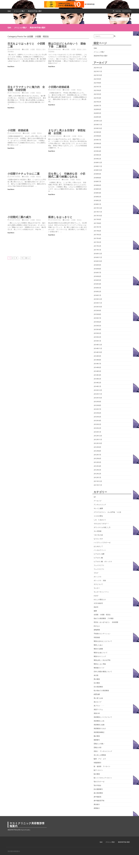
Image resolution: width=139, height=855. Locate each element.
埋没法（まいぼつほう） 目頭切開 (106, 622)
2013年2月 (97, 428)
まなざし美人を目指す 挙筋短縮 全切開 (66, 131)
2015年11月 (98, 303)
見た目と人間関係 (100, 755)
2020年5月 (97, 113)
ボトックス (97, 577)
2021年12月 (98, 68)
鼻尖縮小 (97, 804)
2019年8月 (97, 136)
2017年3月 (97, 242)
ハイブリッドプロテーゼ (102, 542)
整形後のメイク (99, 668)
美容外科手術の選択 (35, 11)
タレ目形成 (97, 531)
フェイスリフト (99, 565)
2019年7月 (97, 140)
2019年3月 (97, 155)
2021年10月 (98, 75)
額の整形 (97, 774)
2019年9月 (97, 132)
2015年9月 (97, 310)
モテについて (98, 584)
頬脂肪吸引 (97, 762)
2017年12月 (98, 208)
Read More (11, 66)
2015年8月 (97, 314)
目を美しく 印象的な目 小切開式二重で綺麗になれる (66, 175)
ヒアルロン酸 (98, 558)
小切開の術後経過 (58, 87)
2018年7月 (97, 181)
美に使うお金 (98, 698)
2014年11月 (98, 348)
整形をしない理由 (100, 664)
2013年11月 (98, 394)
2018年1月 (97, 204)
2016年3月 (97, 288)
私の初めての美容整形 (101, 690)
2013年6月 (97, 413)
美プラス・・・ (99, 706)
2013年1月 (97, 432)
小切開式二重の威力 (19, 217)
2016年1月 (97, 295)
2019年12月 (98, 121)
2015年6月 (97, 322)
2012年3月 (97, 470)
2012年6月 (97, 458)
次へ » (27, 258)
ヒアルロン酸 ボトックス (103, 561)
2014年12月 (98, 345)
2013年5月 (97, 417)
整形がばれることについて (103, 641)
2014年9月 (97, 356)
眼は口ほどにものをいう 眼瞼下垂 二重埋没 (67, 45)
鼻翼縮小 (97, 808)
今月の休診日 (98, 603)
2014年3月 (97, 379)
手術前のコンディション (102, 633)
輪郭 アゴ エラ (100, 759)
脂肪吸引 (97, 740)
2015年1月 (97, 341)
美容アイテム (98, 709)
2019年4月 (97, 151)
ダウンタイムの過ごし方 (102, 527)
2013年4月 (97, 420)
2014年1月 (97, 386)
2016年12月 (98, 253)
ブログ (96, 573)
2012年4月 (97, 466)
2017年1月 (97, 250)
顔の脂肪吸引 (98, 789)
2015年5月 (97, 326)
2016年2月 (97, 291)
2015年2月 (97, 337)
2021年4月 (97, 98)
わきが (96, 596)
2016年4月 (97, 284)
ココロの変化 (98, 516)
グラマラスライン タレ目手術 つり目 (107, 512)
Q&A (9, 11)
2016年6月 (97, 276)
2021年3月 (97, 102)
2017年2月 (97, 246)
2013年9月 (97, 401)
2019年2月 (97, 159)
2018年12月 (98, 162)
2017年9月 (97, 219)
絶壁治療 (97, 694)
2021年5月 (97, 94)
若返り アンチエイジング (103, 751)
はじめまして (98, 546)
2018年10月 (98, 170)
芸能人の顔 (97, 747)
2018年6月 (97, 185)
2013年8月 (97, 405)
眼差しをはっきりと (60, 217)
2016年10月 (98, 261)
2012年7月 (97, 455)
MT (95, 497)
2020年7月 (97, 105)
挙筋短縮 (97, 637)
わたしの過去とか (100, 599)
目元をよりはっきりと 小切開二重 (26, 45)
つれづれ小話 (98, 535)
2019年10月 (98, 128)
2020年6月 (97, 109)
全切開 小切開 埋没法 (32, 49)
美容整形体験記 (99, 732)
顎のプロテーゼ (99, 781)
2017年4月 (97, 238)
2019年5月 (97, 147)
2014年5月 (97, 371)
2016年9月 (97, 265)
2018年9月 (97, 174)
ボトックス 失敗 (100, 580)
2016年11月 (98, 257)
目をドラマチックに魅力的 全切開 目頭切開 (26, 88)
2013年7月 (97, 409)
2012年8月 (97, 451)
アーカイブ (97, 501)
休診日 (96, 607)
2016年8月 (97, 269)
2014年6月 (97, 367)
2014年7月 (97, 364)
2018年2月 (97, 200)
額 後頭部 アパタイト (102, 766)
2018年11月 (98, 166)
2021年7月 (97, 86)
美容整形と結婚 (99, 725)
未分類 (96, 675)
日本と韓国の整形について (103, 671)
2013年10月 (98, 398)
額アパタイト (98, 770)
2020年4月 (97, 117)
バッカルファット (100, 550)
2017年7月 (97, 227)
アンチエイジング (100, 504)
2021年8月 (97, 83)
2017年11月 (98, 212)
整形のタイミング (100, 656)
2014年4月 (97, 375)
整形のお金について (100, 652)
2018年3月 (97, 197)
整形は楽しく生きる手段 (102, 660)
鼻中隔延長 (97, 797)
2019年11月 (98, 124)
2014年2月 (97, 382)
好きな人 (97, 626)
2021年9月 (97, 79)
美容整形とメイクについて (103, 717)
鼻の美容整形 (98, 793)
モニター (97, 588)
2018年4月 (97, 193)
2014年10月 (98, 352)
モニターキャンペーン (101, 592)
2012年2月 (97, 474)
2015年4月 (97, 329)
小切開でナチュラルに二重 (24, 173)
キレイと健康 (98, 508)
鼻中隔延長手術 (99, 800)
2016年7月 (97, 272)
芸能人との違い (99, 744)
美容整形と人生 (99, 721)
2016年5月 (97, 280)
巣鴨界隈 (97, 630)
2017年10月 (98, 216)
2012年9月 (97, 447)
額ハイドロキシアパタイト (103, 778)
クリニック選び (19, 11)
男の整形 (97, 679)
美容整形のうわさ (100, 728)
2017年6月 (97, 231)
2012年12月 (98, 436)
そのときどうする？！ (101, 523)
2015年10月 (98, 307)
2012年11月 (98, 439)
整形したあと (98, 645)
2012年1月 (97, 477)
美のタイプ (97, 702)
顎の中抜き (97, 785)
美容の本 (97, 713)
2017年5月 (97, 234)
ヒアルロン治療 (99, 554)
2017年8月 (97, 223)
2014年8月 (97, 360)
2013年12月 (98, 390)
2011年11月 (98, 485)
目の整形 (97, 683)
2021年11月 (98, 71)
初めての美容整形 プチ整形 (103, 618)
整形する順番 (98, 649)
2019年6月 (97, 143)
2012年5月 (97, 462)
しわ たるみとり (100, 520)
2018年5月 (97, 189)
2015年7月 (97, 318)
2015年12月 (98, 299)
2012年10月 (98, 443)
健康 (95, 611)
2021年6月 (97, 90)
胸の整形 (97, 736)
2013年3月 (97, 424)
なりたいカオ (98, 539)
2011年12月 (98, 481)
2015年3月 (97, 333)
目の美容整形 (98, 687)
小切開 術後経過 (18, 130)
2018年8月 (97, 178)
